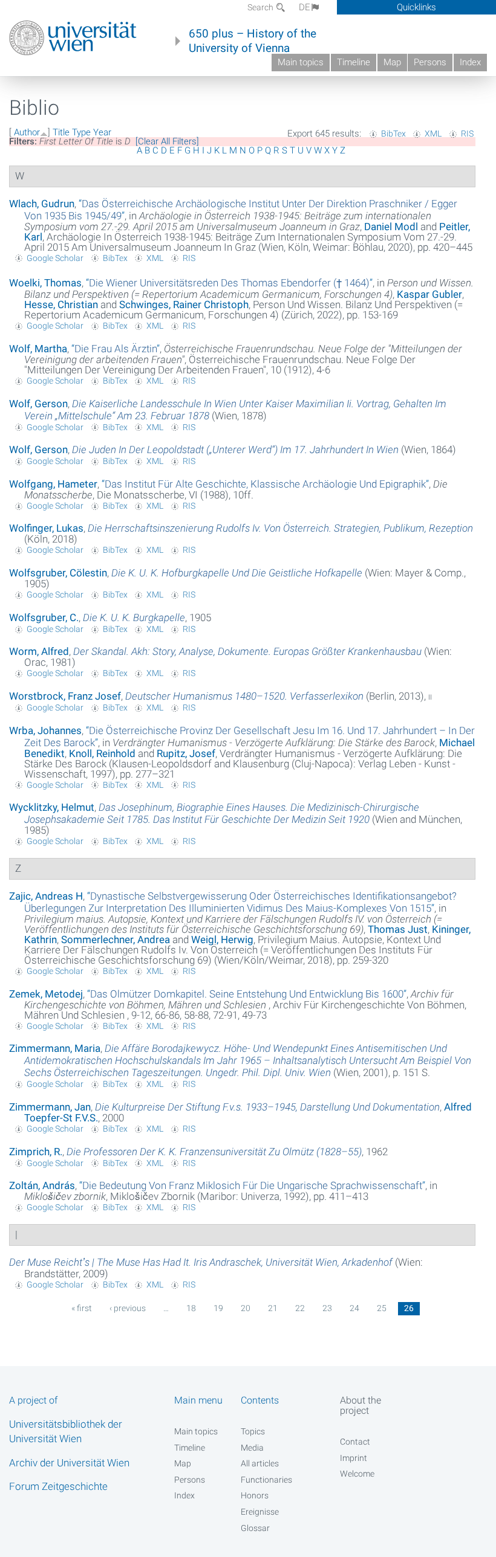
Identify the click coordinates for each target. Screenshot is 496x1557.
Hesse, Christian (61, 304)
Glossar (255, 1528)
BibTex (393, 133)
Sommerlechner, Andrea (115, 939)
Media (252, 1447)
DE (304, 7)
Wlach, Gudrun (41, 204)
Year (102, 132)
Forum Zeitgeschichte (58, 1486)
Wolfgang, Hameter (53, 484)
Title (61, 132)
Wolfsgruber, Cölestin (58, 573)
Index (470, 62)
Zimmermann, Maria (54, 1048)
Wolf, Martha (38, 349)
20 (245, 1308)
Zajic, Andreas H (46, 896)
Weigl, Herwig (222, 939)
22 (300, 1308)
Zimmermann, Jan (50, 1107)
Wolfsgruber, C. (44, 617)
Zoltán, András (42, 1185)
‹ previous (127, 1308)
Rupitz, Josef (186, 753)
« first (81, 1308)
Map (392, 62)
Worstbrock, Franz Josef (65, 696)
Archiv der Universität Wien (69, 1463)
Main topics (301, 62)
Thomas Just (398, 929)
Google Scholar (55, 258)
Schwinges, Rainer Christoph (184, 304)
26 (409, 1308)
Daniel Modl (391, 227)
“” (229, 283)
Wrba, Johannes (45, 730)
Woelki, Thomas (45, 283)
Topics (253, 1431)
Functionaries (266, 1479)
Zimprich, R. (35, 1152)
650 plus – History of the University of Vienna (252, 41)
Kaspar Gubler (429, 294)
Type (81, 132)
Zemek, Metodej (46, 994)
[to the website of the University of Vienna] (73, 38)
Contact (355, 1441)
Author (27, 132)
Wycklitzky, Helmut (51, 807)
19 (218, 1308)
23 (327, 1308)
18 (191, 1308)
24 (354, 1308)
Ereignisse (260, 1512)
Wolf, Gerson (38, 404)
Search (261, 7)
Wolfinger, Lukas (46, 528)
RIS (467, 133)
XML (433, 133)
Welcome (357, 1473)
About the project (360, 1405)
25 (382, 1308)
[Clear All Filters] (167, 141)
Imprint (353, 1458)
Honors (255, 1495)
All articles (260, 1463)
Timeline (353, 62)
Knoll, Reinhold (102, 753)
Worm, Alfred (39, 651)
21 (273, 1308)
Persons (430, 62)
